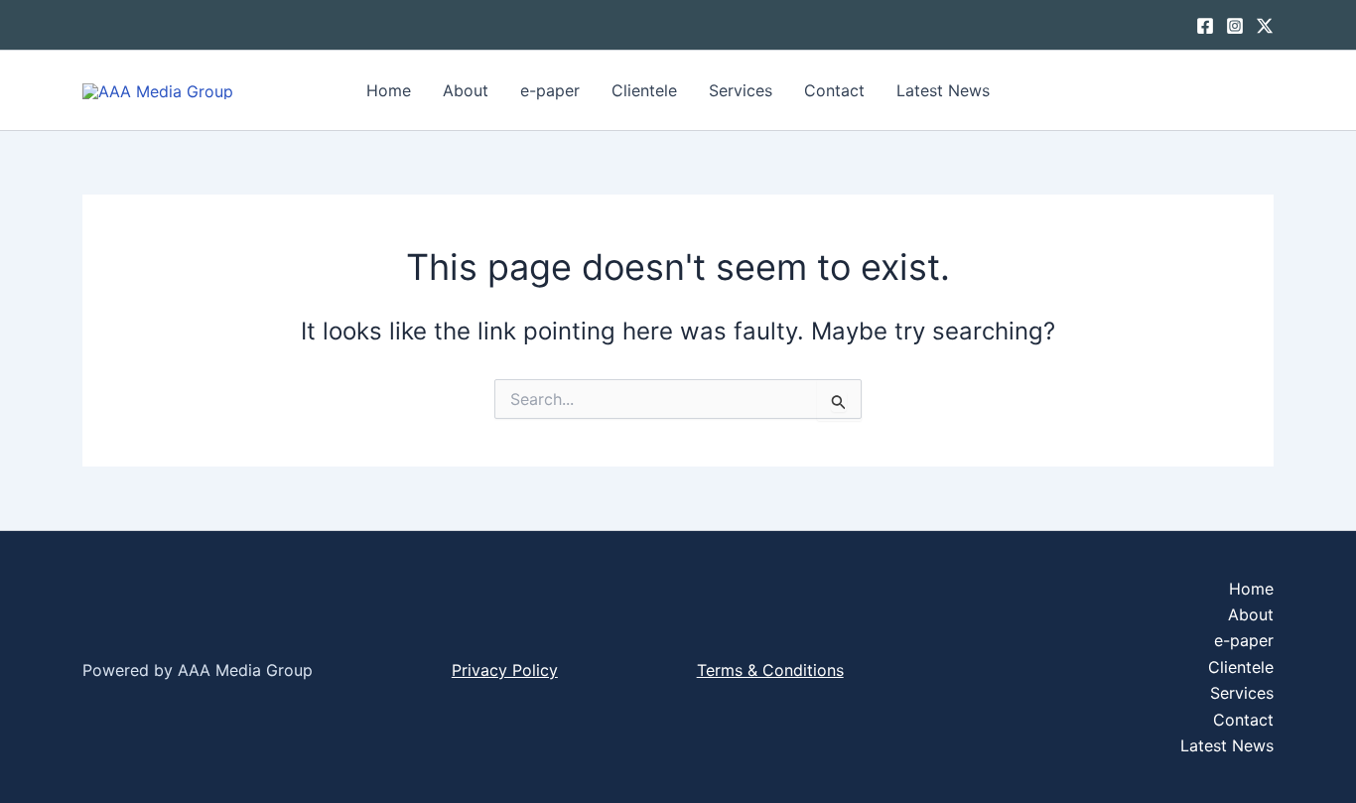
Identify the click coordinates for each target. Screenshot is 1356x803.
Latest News (943, 90)
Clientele (644, 90)
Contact (834, 90)
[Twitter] (1265, 26)
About (465, 90)
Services (740, 90)
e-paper (550, 90)
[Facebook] (1205, 26)
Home (388, 90)
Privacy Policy (505, 670)
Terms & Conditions (770, 670)
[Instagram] (1235, 26)
